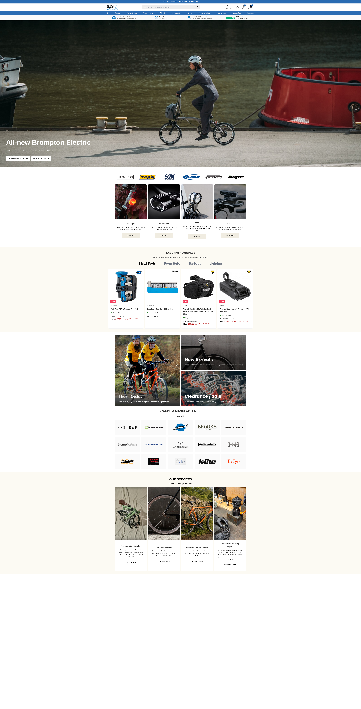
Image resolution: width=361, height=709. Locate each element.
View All (180, 416)
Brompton (237, 13)
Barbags (195, 264)
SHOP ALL (131, 235)
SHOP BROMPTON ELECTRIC (18, 159)
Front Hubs (172, 264)
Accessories (176, 13)
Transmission (132, 13)
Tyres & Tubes (204, 13)
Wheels (163, 13)
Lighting (216, 264)
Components (148, 13)
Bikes (190, 13)
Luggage (250, 13)
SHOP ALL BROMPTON (41, 159)
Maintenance (222, 13)
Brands (117, 13)
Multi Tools (147, 264)
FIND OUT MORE (131, 562)
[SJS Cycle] (121, 7)
